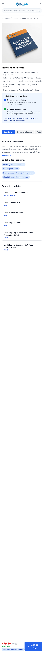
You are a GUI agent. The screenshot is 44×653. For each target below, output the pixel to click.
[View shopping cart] (40, 4)
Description (8, 132)
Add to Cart (34, 646)
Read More (6, 155)
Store (16, 18)
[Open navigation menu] (3, 4)
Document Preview (25, 132)
